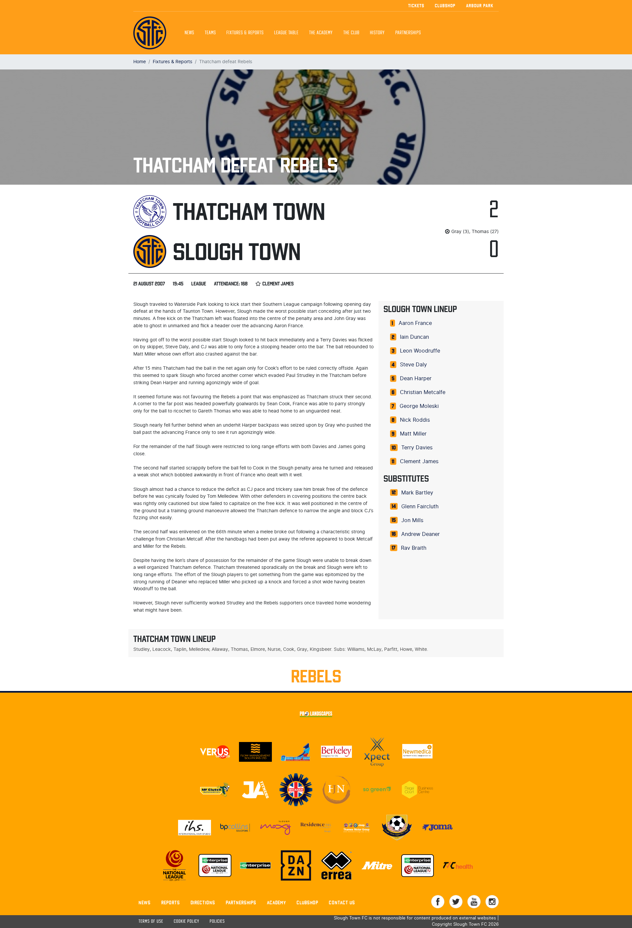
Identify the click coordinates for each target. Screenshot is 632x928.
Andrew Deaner (420, 534)
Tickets (416, 6)
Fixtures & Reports (245, 33)
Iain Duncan (414, 337)
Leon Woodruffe (420, 351)
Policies (217, 921)
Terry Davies (417, 447)
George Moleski (419, 406)
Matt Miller (413, 434)
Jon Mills (412, 520)
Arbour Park (479, 6)
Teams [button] (210, 33)
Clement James (419, 461)
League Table (286, 33)
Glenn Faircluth (419, 506)
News (189, 33)
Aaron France (415, 323)
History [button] (377, 33)
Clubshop (445, 6)
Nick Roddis (415, 420)
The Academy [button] (321, 33)
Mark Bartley (417, 492)
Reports (170, 902)
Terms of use (151, 921)
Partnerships (241, 902)
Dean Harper (416, 378)
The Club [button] (351, 33)
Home (139, 61)
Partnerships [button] (408, 33)
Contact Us (342, 902)
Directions (203, 902)
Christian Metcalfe (422, 392)
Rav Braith (413, 548)
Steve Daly (413, 364)
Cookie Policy (186, 921)
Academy (276, 902)
